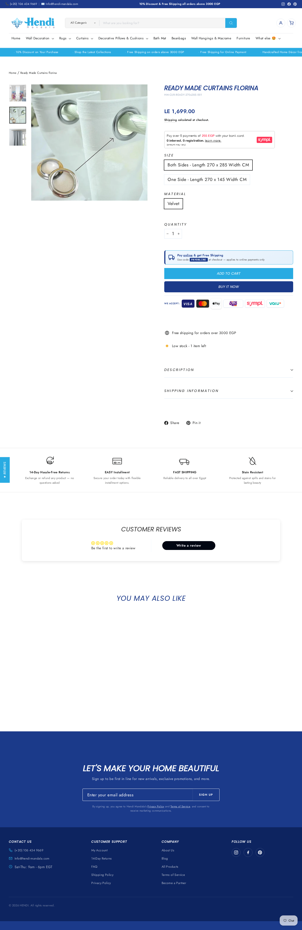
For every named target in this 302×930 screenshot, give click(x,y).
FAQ (94, 866)
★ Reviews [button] (4, 470)
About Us (168, 850)
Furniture (243, 38)
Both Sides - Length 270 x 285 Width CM (208, 165)
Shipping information (191, 390)
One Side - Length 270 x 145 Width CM (207, 179)
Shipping (170, 120)
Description (179, 369)
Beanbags (179, 38)
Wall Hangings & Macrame (211, 38)
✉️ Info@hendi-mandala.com (59, 4)
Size (169, 155)
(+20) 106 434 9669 (29, 850)
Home (16, 38)
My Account (99, 850)
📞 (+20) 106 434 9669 (21, 4)
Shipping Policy (102, 875)
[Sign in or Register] (280, 23)
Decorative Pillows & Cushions (121, 38)
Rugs (63, 38)
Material (175, 194)
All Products (170, 866)
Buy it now (228, 286)
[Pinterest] (260, 852)
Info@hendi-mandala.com (32, 858)
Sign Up (206, 795)
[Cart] (291, 23)
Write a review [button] (188, 545)
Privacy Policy (155, 806)
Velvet (173, 203)
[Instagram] (236, 852)
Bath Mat (159, 38)
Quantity (175, 224)
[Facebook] (248, 852)
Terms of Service (180, 806)
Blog (165, 858)
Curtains (83, 38)
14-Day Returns (101, 858)
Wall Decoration (38, 38)
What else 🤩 (266, 38)
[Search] (231, 23)
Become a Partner (174, 883)
